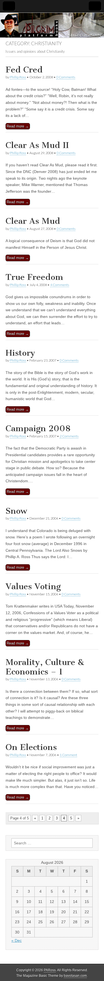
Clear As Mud (33, 221)
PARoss (50, 970)
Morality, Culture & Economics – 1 (45, 667)
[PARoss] (52, 24)
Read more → (18, 126)
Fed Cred (24, 70)
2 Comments (69, 436)
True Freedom (34, 277)
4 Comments (59, 285)
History (20, 353)
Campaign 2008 (38, 428)
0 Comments (65, 77)
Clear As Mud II (37, 145)
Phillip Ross (18, 77)
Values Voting (33, 586)
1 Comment (68, 755)
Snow (16, 511)
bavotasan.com (75, 976)
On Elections (31, 747)
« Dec (16, 940)
